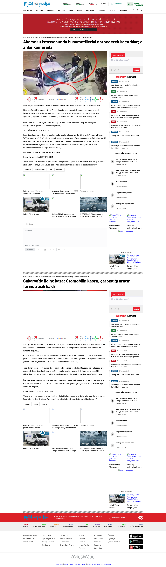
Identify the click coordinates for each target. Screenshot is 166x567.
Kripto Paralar (136, 525)
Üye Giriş (111, 535)
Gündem (50, 10)
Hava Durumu (68, 525)
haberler (27, 404)
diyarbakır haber (40, 170)
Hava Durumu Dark (30, 535)
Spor (71, 10)
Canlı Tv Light (28, 542)
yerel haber (59, 170)
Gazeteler (123, 10)
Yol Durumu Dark (29, 539)
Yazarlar (112, 10)
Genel (36, 37)
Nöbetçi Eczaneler (48, 542)
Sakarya (44, 404)
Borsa (25, 525)
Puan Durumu (83, 525)
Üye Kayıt (111, 539)
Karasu (36, 404)
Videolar (102, 10)
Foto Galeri (90, 10)
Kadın (79, 10)
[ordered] (50, 249)
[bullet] (53, 249)
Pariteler (108, 525)
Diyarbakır (28, 170)
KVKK (89, 564)
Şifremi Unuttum (114, 542)
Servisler (39, 10)
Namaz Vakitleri (39, 525)
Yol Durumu (121, 525)
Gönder (30, 250)
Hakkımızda (59, 564)
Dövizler (82, 539)
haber (50, 170)
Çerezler (83, 564)
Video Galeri (98, 539)
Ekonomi (61, 10)
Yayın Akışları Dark (48, 539)
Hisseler (96, 525)
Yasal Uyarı (107, 564)
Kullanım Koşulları (97, 564)
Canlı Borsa (64, 535)
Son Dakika (27, 10)
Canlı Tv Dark (46, 535)
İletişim (66, 564)
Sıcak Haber (98, 548)
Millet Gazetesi (27, 37)
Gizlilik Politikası (74, 564)
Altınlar (81, 535)
